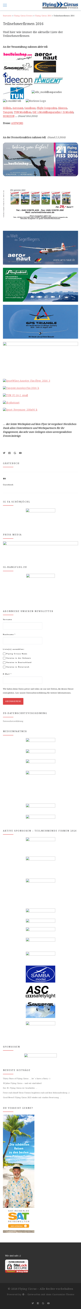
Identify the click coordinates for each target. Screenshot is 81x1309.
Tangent (8, 112)
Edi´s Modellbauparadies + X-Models (53, 112)
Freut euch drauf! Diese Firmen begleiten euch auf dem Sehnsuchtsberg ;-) (36, 1093)
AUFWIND (17, 123)
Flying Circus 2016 (43, 16)
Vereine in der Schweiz (18, 658)
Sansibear (30, 108)
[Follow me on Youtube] (20, 453)
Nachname (9, 634)
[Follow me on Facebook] (9, 453)
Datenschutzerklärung (13, 721)
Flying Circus (27, 1288)
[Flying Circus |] (60, 5)
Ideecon (62, 108)
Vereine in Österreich (17, 667)
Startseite (7, 16)
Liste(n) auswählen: (14, 649)
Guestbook (8, 485)
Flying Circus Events (23, 16)
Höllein (7, 108)
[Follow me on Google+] (15, 453)
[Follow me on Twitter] (4, 453)
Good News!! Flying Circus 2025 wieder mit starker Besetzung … (32, 1097)
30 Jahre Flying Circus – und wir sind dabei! (22, 1083)
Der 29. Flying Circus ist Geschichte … (20, 1088)
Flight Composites (47, 108)
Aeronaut (17, 108)
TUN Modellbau (22, 112)
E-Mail (7, 674)
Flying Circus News (16, 654)
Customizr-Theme (63, 1294)
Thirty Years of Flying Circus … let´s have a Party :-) (26, 1078)
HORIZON (8, 116)
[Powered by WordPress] (23, 1294)
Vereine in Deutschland (19, 662)
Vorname (7, 619)
